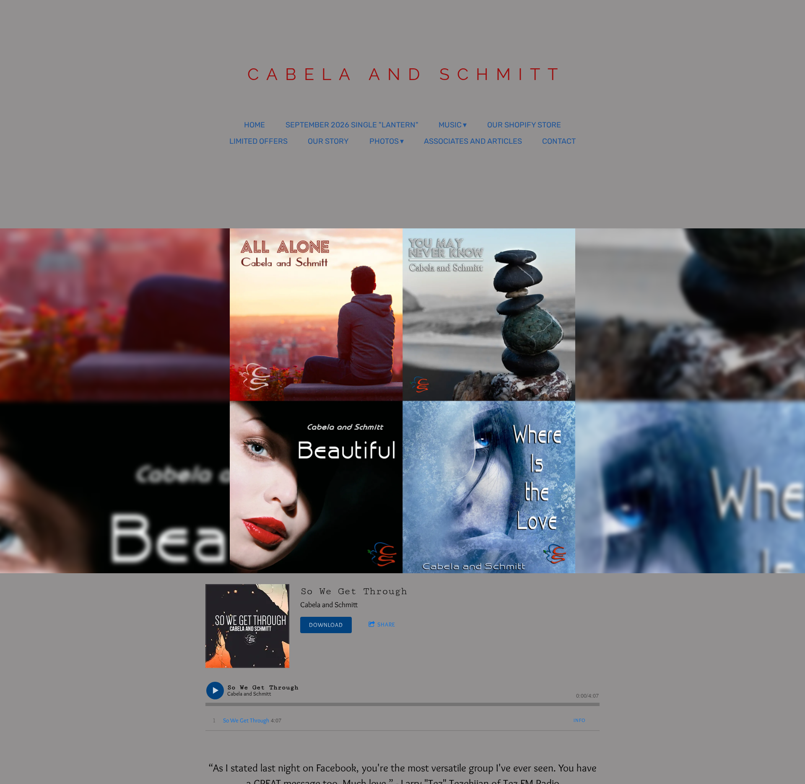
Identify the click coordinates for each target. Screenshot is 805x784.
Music (450, 124)
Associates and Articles (473, 141)
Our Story (328, 141)
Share (386, 624)
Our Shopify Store (524, 124)
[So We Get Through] (247, 626)
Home (254, 124)
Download (326, 625)
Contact (559, 141)
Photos (384, 141)
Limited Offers (258, 141)
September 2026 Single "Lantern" (352, 124)
